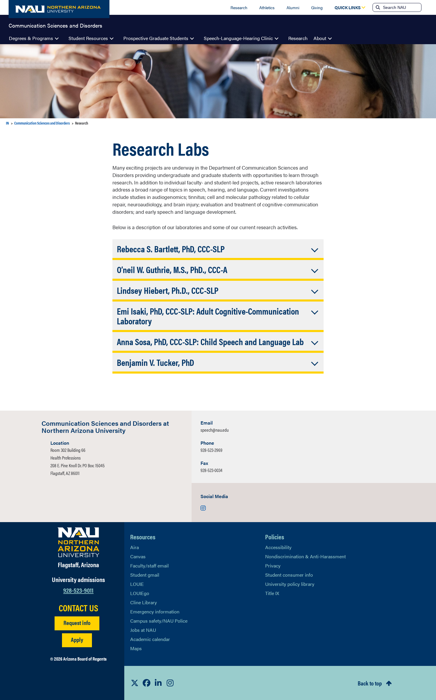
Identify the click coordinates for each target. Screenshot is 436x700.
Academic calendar (150, 639)
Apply (77, 639)
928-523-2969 (211, 450)
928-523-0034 (211, 470)
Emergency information (154, 611)
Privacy (273, 565)
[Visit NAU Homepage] (78, 542)
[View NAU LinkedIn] (158, 683)
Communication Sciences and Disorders (55, 25)
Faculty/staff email (149, 565)
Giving (317, 7)
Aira (134, 547)
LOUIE (137, 584)
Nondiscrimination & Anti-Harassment (305, 556)
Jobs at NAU (143, 630)
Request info (76, 622)
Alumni (293, 7)
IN (7, 123)
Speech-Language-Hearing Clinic (238, 38)
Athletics (267, 7)
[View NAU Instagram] (170, 683)
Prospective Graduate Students (155, 38)
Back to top (370, 683)
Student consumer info (289, 575)
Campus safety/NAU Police (158, 621)
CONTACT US (78, 608)
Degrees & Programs (31, 38)
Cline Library (143, 602)
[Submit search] (377, 7)
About (320, 38)
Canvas (138, 556)
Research (238, 7)
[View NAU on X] (135, 683)
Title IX (272, 593)
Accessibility (278, 547)
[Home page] (59, 9)
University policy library (289, 584)
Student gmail (144, 575)
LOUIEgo (139, 593)
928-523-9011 (78, 589)
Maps (136, 648)
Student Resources (88, 38)
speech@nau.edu (215, 429)
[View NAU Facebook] (146, 683)
